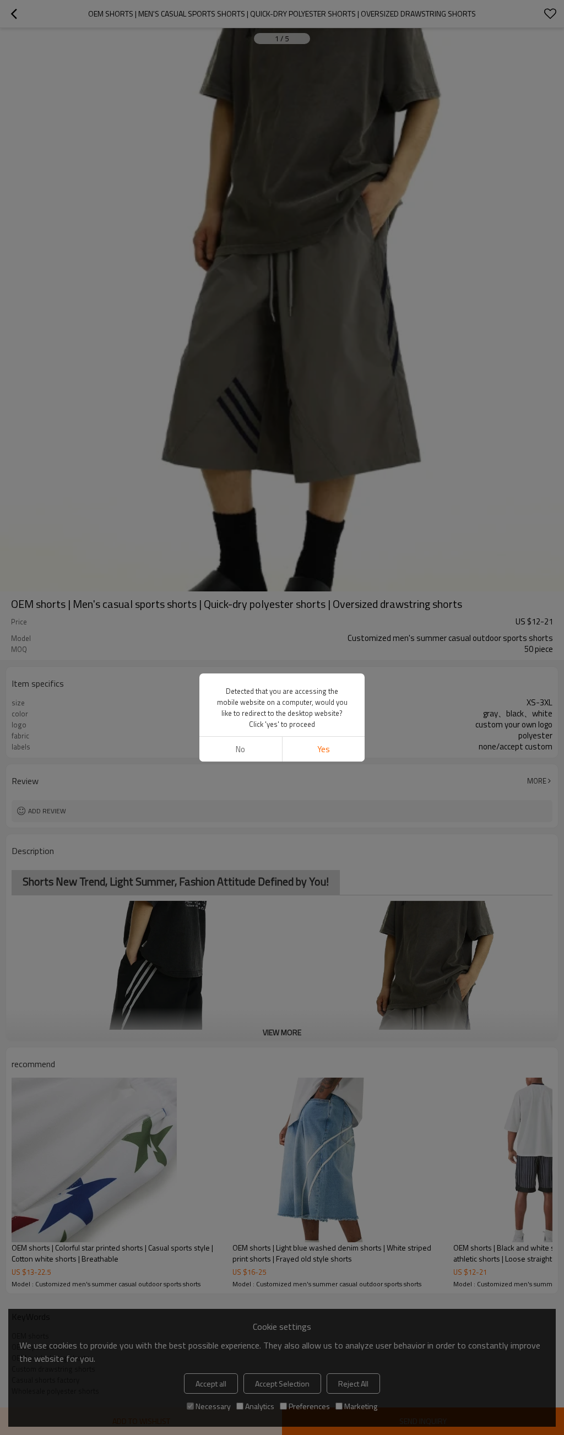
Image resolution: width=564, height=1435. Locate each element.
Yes (323, 749)
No (240, 749)
